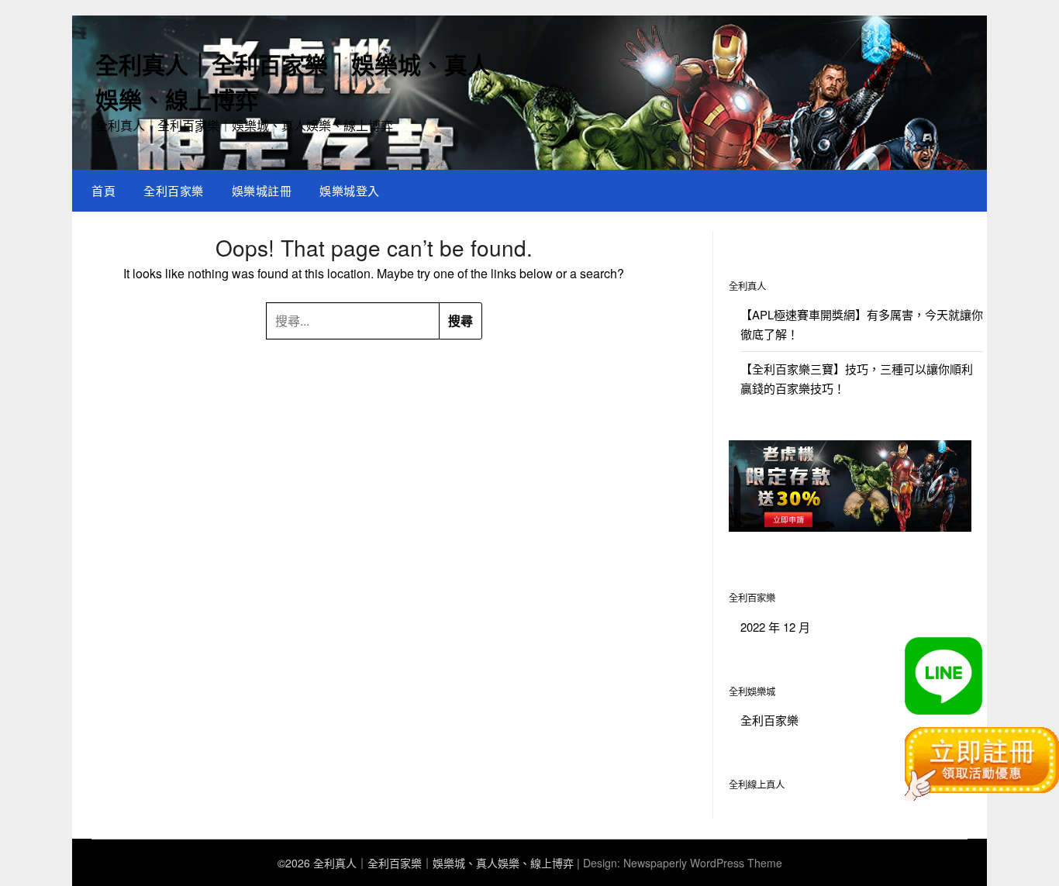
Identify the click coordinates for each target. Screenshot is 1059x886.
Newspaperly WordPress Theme (702, 862)
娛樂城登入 (349, 190)
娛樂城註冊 (262, 190)
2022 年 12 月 (775, 627)
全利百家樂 (173, 190)
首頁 (103, 190)
